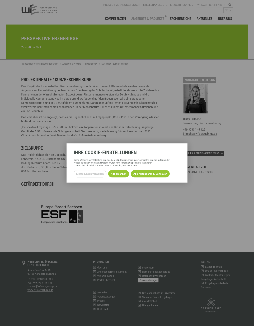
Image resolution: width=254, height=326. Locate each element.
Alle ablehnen (118, 173)
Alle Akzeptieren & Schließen (150, 173)
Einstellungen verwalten (90, 173)
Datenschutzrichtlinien (85, 165)
